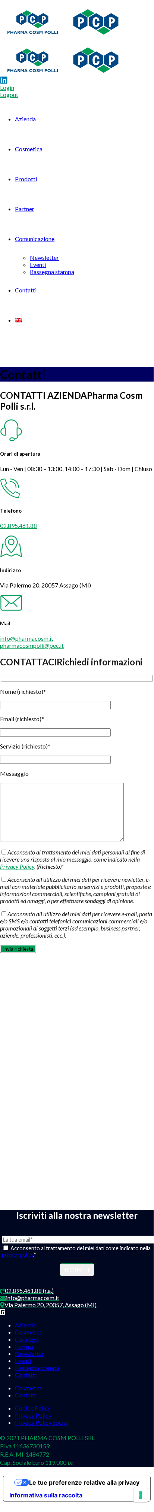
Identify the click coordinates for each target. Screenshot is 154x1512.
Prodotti (26, 178)
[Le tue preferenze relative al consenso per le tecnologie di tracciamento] (140, 1495)
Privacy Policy (17, 866)
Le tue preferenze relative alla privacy (84, 1482)
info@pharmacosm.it (26, 638)
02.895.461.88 (18, 525)
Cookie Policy (33, 1408)
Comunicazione (34, 238)
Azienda (25, 118)
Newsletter (44, 257)
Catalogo (27, 1339)
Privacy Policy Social (41, 1422)
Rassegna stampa (52, 271)
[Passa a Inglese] (18, 320)
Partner (24, 208)
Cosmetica (29, 148)
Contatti (26, 290)
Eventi (38, 264)
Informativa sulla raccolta (45, 1495)
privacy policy (17, 1254)
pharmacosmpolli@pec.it (32, 645)
